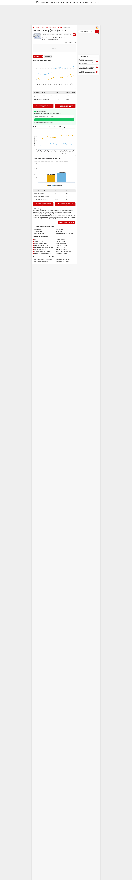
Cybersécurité (77, 2)
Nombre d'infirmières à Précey (64, 251)
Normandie (48, 27)
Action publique (55, 2)
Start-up (68, 2)
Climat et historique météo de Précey (43, 247)
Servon (49, 37)
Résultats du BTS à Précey (62, 261)
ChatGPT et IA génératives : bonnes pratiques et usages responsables (86, 61)
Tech (47, 2)
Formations (84, 56)
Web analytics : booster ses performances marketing (86, 67)
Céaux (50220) (60, 231)
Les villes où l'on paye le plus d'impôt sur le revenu (66, 106)
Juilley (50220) (59, 229)
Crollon (53, 37)
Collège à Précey (60, 239)
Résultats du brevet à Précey (63, 259)
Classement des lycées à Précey (42, 253)
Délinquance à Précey (61, 245)
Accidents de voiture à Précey (42, 251)
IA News (43, 2)
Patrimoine (38, 27)
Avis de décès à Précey (40, 249)
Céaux (68, 37)
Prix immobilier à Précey (40, 243)
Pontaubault (59, 37)
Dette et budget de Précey (41, 245)
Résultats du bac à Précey (41, 261)
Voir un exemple (96, 33)
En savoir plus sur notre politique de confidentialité (43, 122)
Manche (54, 27)
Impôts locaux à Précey (66, 222)
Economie (85, 2)
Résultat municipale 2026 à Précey (43, 259)
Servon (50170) (38, 229)
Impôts (43, 27)
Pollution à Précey (60, 247)
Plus (91, 2)
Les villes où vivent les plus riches (66, 204)
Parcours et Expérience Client (87, 72)
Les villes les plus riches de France (44, 106)
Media (62, 2)
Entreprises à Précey (61, 253)
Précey (59, 27)
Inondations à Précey (61, 249)
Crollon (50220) (38, 231)
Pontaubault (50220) (39, 233)
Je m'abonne (53, 119)
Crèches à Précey (60, 241)
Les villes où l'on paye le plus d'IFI (44, 204)
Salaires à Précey (38, 241)
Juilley (64, 37)
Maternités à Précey (61, 243)
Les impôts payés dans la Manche (65, 233)
